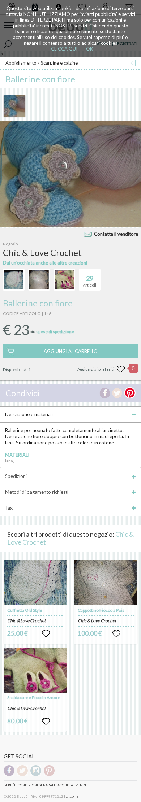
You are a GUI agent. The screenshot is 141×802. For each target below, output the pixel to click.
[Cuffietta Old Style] (35, 582)
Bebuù (9, 785)
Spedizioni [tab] (16, 476)
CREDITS (72, 796)
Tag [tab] (9, 508)
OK (89, 49)
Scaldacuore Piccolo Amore (33, 697)
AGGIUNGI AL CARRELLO (71, 351)
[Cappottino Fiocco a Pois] (106, 582)
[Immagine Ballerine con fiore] (14, 106)
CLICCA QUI (64, 49)
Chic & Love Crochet (26, 620)
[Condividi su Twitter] (117, 393)
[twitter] (22, 775)
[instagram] (35, 775)
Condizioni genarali (36, 785)
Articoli (89, 281)
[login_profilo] (46, 634)
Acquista (65, 785)
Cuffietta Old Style (24, 610)
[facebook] (9, 775)
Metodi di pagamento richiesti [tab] (36, 492)
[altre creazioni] (14, 280)
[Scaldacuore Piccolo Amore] (35, 670)
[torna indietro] (132, 63)
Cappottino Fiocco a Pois (101, 610)
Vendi (81, 785)
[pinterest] (49, 775)
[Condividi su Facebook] (104, 393)
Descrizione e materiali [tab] (29, 414)
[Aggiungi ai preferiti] (120, 369)
